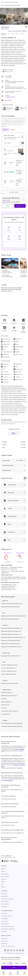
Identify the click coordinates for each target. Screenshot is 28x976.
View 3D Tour (8, 100)
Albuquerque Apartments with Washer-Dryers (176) (13, 637)
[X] (14, 950)
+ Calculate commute (10, 97)
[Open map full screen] (25, 478)
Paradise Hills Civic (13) (6, 692)
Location (22, 33)
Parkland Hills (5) (5, 705)
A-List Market (4, 918)
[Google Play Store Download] (14, 861)
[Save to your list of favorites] (25, 10)
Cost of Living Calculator (7, 899)
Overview (3, 33)
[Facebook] (11, 950)
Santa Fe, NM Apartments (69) (8, 674)
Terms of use (4, 941)
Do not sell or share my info (8, 946)
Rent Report (4, 906)
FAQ (2, 884)
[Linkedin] (8, 950)
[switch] (21, 143)
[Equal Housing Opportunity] (5, 950)
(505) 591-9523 (5, 29)
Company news (5, 874)
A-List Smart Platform (6, 916)
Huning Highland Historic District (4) (9, 711)
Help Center (4, 931)
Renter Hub (4, 893)
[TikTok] (23, 950)
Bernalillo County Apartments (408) (9, 683)
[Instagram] (20, 950)
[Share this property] (26, 27)
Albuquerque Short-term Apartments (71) (11, 656)
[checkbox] (8, 229)
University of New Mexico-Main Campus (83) (11, 726)
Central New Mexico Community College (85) (11, 723)
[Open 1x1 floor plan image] (20, 151)
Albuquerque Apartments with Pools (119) (11, 634)
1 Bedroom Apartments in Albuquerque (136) (11, 603)
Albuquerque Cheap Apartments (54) (10, 619)
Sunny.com (4, 879)
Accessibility (4, 943)
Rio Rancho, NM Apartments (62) (9, 665)
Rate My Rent (4, 896)
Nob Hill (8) (3, 698)
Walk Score (7, 553)
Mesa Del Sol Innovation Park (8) (9, 695)
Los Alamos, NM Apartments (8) (8, 671)
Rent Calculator (5, 901)
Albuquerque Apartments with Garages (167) (11, 628)
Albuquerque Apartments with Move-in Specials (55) (13, 616)
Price (8, 33)
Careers (3, 871)
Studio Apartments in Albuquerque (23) (10, 606)
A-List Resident (5, 923)
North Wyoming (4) (5, 714)
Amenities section (9, 780)
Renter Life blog (5, 904)
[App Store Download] (5, 861)
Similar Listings (14, 33)
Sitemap (3, 887)
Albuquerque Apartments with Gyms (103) (11, 631)
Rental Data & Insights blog (8, 929)
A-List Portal (4, 913)
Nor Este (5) (4, 708)
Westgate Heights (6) (6, 701)
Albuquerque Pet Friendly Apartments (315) (11, 646)
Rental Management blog (7, 926)
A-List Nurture (4, 921)
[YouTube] (17, 950)
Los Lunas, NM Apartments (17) (8, 668)
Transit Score (19, 553)
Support (3, 881)
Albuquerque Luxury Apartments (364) (10, 643)
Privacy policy (4, 938)
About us (3, 868)
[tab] (5, 129)
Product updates (5, 876)
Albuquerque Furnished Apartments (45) (10, 640)
